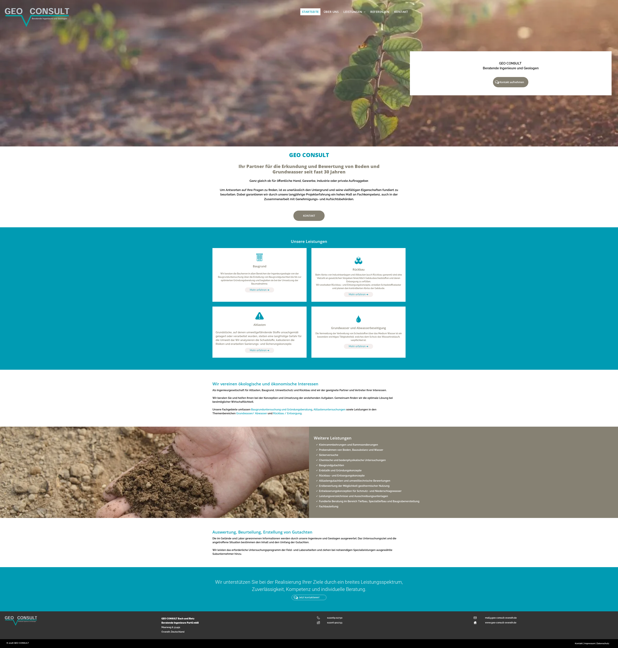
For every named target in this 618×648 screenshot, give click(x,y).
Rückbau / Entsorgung (287, 413)
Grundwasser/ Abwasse (251, 413)
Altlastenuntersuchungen (330, 409)
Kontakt (579, 643)
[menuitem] (311, 11)
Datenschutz (603, 643)
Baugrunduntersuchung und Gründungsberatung (281, 409)
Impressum (589, 643)
